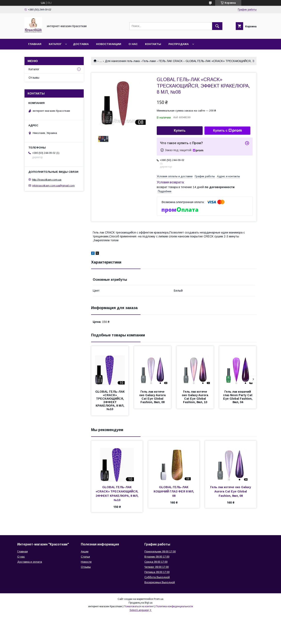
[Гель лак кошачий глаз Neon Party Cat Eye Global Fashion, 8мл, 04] (237, 366)
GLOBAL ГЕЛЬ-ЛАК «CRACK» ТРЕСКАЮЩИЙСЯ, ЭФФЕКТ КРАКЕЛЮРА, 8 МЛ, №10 (110, 400)
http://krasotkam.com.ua (46, 179)
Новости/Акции (108, 44)
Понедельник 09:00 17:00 (160, 551)
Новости (86, 561)
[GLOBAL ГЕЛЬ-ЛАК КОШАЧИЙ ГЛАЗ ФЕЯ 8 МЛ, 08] (174, 461)
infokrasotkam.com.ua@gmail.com (53, 185)
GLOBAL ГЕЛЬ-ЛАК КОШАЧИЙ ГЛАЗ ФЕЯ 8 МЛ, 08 (174, 491)
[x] (97, 253)
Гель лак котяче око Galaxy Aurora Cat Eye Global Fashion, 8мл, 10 (195, 397)
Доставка (81, 44)
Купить (180, 130)
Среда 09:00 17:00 (155, 561)
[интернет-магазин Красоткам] (33, 33)
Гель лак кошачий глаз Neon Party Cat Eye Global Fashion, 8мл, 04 (238, 397)
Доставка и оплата (29, 561)
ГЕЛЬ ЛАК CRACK (171, 61)
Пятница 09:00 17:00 (157, 572)
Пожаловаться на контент (139, 606)
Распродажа (178, 44)
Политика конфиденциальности (174, 606)
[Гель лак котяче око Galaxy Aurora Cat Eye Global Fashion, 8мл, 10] (195, 366)
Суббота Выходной (157, 577)
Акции (84, 551)
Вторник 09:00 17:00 (156, 556)
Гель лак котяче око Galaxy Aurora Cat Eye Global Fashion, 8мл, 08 (152, 397)
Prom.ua (158, 599)
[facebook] (93, 253)
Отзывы (34, 77)
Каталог (55, 44)
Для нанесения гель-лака (122, 61)
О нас (133, 44)
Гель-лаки (149, 61)
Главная (34, 44)
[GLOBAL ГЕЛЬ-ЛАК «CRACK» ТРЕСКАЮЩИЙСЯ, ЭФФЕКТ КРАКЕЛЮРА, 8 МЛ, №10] (109, 366)
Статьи (85, 556)
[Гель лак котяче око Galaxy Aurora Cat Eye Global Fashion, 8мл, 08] (152, 366)
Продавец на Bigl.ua (140, 602)
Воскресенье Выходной (159, 582)
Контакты (153, 44)
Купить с (220, 130)
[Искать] (217, 26)
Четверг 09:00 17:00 (156, 566)
